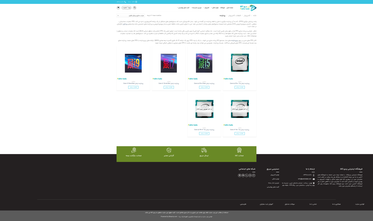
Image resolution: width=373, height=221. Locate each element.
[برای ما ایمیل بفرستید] (250, 175)
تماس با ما (313, 204)
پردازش (125, 24)
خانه (254, 15)
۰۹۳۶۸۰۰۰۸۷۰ (307, 175)
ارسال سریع (204, 155)
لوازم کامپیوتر (275, 175)
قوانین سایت (359, 204)
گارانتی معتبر (169, 155)
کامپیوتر (207, 8)
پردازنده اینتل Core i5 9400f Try (204, 130)
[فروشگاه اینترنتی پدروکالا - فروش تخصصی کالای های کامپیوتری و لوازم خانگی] (246, 8)
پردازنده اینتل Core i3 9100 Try (239, 130)
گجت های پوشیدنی (183, 8)
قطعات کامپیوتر (234, 15)
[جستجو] (134, 7)
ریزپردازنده (234, 40)
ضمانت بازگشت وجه (134, 155)
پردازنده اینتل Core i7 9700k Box (169, 84)
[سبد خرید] (118, 7)
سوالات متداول (290, 204)
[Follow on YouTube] (243, 175)
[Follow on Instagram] (253, 175)
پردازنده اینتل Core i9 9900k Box (133, 84)
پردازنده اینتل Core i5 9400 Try (239, 84)
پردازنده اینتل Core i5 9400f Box (204, 84)
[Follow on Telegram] (239, 175)
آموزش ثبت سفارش (266, 204)
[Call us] (246, 175)
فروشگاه (222, 8)
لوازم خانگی (215, 8)
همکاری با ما (336, 204)
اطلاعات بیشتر (239, 87)
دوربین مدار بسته (273, 183)
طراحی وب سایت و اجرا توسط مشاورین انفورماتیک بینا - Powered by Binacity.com (186, 217)
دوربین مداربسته (196, 8)
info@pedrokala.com (304, 179)
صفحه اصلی (230, 8)
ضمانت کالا (239, 155)
